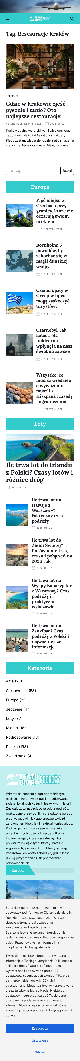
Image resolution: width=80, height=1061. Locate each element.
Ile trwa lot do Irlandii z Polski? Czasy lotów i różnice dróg (39, 472)
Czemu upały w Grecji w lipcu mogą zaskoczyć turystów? (52, 298)
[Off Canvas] (8, 19)
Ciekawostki (17, 690)
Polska (12, 746)
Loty (10, 718)
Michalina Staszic (29, 123)
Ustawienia (40, 1040)
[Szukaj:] (33, 171)
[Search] (72, 18)
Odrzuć (40, 1052)
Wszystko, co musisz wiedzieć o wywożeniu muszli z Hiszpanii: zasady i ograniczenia (54, 388)
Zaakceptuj (40, 1028)
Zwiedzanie (16, 756)
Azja (10, 681)
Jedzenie (12, 96)
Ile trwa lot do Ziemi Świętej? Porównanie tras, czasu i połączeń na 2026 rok (52, 550)
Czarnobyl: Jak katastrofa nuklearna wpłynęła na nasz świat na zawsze (54, 340)
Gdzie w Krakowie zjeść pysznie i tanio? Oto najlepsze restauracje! (35, 110)
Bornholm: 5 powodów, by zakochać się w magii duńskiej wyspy (52, 255)
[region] (40, 980)
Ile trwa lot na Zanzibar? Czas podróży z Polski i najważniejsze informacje (50, 636)
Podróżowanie (18, 737)
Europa (12, 700)
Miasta (12, 728)
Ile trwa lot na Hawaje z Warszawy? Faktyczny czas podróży (47, 510)
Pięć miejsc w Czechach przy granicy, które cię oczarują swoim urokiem (54, 210)
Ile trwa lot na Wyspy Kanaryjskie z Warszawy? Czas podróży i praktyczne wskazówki (52, 593)
